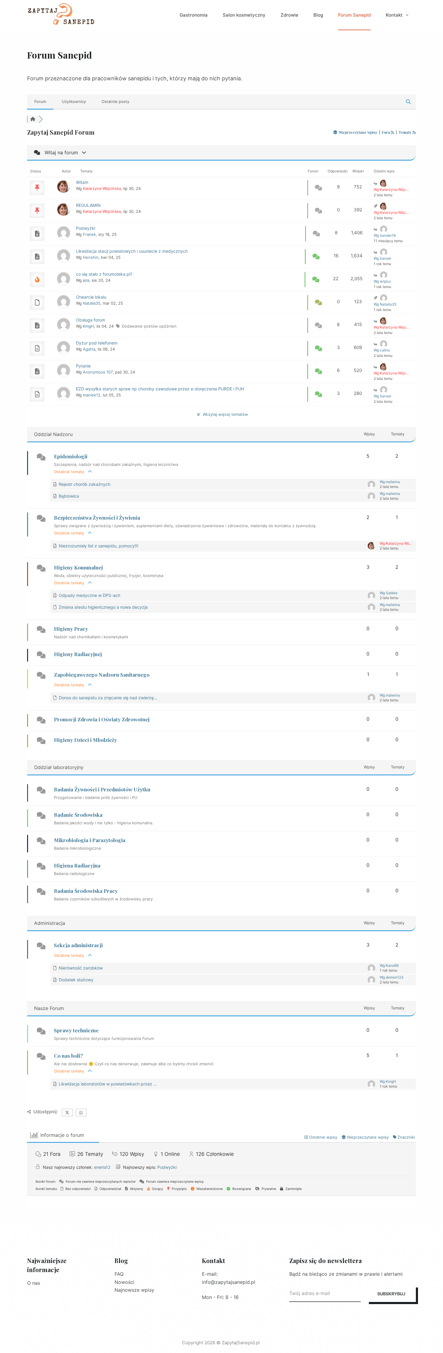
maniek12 (91, 395)
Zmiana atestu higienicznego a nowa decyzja (103, 607)
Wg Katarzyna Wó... (396, 543)
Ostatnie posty (115, 101)
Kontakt (394, 15)
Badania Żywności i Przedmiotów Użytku (102, 789)
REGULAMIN (88, 205)
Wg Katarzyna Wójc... (391, 189)
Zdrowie (289, 15)
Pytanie (83, 365)
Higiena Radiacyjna (77, 865)
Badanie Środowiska (78, 814)
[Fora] (32, 119)
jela (86, 280)
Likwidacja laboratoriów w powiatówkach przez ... (108, 1083)
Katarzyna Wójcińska (102, 188)
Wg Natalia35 (385, 304)
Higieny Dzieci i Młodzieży (85, 739)
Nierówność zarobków (81, 967)
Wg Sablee (388, 593)
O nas (33, 1283)
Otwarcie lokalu (91, 297)
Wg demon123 (392, 977)
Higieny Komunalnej (78, 567)
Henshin (91, 257)
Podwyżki (85, 228)
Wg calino (382, 350)
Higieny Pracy (71, 628)
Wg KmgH (388, 1081)
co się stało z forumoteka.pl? (104, 274)
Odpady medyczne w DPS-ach (89, 595)
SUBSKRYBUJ (391, 1293)
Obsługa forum (90, 319)
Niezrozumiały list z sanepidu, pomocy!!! (98, 545)
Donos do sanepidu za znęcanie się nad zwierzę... (108, 697)
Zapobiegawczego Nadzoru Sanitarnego (101, 674)
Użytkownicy (74, 101)
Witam (82, 182)
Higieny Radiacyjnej (78, 654)
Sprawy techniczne (76, 1030)
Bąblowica (69, 496)
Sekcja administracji (78, 945)
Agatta (89, 349)
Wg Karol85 (389, 965)
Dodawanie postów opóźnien (149, 326)
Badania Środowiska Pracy (86, 890)
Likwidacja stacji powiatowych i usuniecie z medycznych (132, 251)
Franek (89, 234)
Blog (318, 15)
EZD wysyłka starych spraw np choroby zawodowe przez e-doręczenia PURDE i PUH (160, 388)
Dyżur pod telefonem (97, 342)
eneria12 (102, 1167)
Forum (40, 101)
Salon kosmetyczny (244, 15)
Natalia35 (91, 303)
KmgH (88, 326)
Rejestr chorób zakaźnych (84, 484)
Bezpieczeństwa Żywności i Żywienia (97, 517)
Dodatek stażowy (76, 979)
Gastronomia (194, 15)
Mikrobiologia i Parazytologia (89, 840)
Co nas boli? (68, 1055)
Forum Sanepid (354, 15)
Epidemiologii (70, 456)
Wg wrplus (382, 281)
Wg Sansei (382, 258)
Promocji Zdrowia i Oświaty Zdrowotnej (101, 719)
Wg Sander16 (385, 235)
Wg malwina (390, 481)
